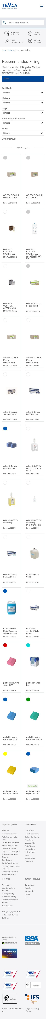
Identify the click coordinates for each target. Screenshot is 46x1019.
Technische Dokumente (10, 915)
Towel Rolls (29, 840)
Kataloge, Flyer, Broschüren (11, 912)
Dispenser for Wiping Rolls (11, 851)
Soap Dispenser (7, 860)
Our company (29, 885)
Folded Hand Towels (32, 834)
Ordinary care (30, 852)
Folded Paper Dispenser (10, 842)
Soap (26, 855)
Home (4, 50)
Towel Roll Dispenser (9, 848)
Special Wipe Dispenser (10, 863)
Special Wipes (30, 858)
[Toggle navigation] (41, 6)
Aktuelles (28, 888)
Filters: (6, 92)
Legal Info (29, 1009)
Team (27, 897)
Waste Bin (5, 831)
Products (11, 50)
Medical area (29, 831)
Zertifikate (5, 918)
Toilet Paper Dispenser (10, 872)
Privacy (36, 1009)
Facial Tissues (30, 846)
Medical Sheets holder (10, 845)
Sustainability (29, 891)
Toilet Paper (29, 861)
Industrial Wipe (30, 843)
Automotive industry (9, 896)
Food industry (7, 885)
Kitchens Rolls (30, 849)
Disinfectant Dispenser (10, 834)
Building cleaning (8, 894)
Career (27, 894)
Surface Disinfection (32, 837)
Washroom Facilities (9, 875)
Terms (28, 1011)
